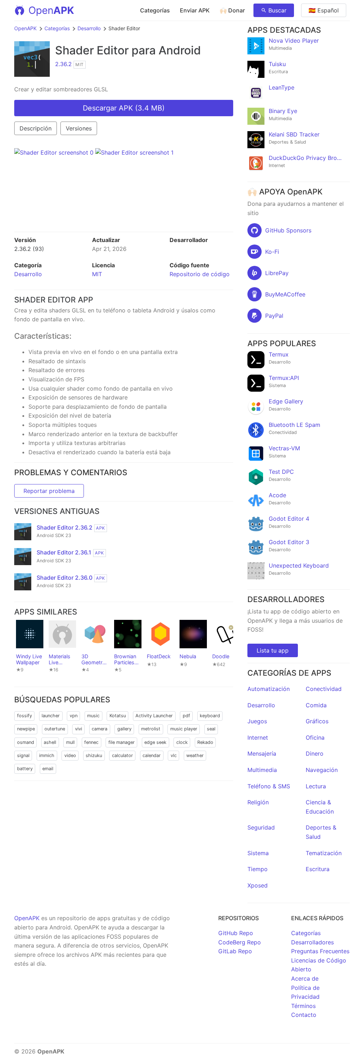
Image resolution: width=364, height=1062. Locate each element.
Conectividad (324, 688)
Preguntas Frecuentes (320, 951)
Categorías (155, 10)
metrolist (150, 728)
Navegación (322, 769)
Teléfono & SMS (268, 786)
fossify (24, 715)
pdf (186, 715)
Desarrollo (89, 28)
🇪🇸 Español (324, 10)
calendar (152, 755)
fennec (91, 742)
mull (70, 742)
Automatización (268, 688)
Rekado (205, 742)
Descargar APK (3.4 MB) (124, 108)
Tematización (324, 853)
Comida (316, 705)
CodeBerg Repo (239, 942)
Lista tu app (273, 650)
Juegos (257, 721)
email (47, 768)
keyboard (210, 715)
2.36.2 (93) (29, 248)
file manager (121, 742)
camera (99, 728)
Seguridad (261, 827)
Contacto (303, 1014)
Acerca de (304, 978)
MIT (97, 274)
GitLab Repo (235, 951)
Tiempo (257, 869)
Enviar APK (195, 10)
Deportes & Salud (321, 832)
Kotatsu (117, 715)
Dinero (314, 753)
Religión (258, 802)
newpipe (26, 728)
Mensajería (261, 753)
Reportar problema (49, 490)
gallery (124, 728)
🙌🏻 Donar (232, 10)
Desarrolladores (312, 942)
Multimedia (262, 769)
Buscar (277, 10)
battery (25, 768)
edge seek (155, 742)
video (70, 755)
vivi (78, 728)
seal (211, 728)
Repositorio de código (200, 274)
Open (51, 10)
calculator (122, 755)
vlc (174, 755)
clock (182, 742)
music (93, 715)
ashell (50, 742)
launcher (51, 715)
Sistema (258, 853)
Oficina (315, 737)
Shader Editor (92, 50)
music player (183, 728)
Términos (303, 1005)
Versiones (79, 128)
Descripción (36, 128)
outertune (54, 728)
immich (46, 755)
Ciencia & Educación (320, 807)
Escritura (318, 869)
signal (23, 755)
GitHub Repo (235, 933)
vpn (73, 715)
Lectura (316, 786)
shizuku (94, 755)
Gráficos (317, 721)
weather (195, 755)
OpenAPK (25, 28)
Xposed (257, 885)
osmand (25, 742)
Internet (257, 737)
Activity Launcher (154, 715)
